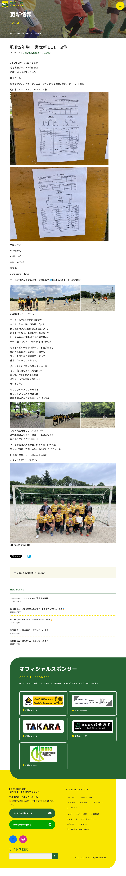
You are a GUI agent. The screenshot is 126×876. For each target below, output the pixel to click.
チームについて (87, 797)
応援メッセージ (31, 710)
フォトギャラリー (89, 819)
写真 (30, 52)
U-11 (25, 52)
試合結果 (47, 52)
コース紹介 (71, 797)
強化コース (37, 52)
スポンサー (83, 824)
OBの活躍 (71, 802)
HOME (69, 814)
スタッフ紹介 (97, 802)
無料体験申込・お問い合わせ (78, 829)
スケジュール (72, 819)
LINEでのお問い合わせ (22, 824)
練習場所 (83, 802)
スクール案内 (82, 814)
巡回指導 (96, 814)
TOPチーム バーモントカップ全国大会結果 (30, 598)
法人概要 (70, 824)
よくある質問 (72, 807)
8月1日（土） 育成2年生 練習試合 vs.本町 (29, 630)
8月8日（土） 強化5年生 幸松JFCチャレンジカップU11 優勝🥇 (37, 609)
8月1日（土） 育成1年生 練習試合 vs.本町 (29, 640)
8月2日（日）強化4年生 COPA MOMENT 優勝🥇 (31, 619)
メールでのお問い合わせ (22, 813)
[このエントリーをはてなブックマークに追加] (29, 556)
